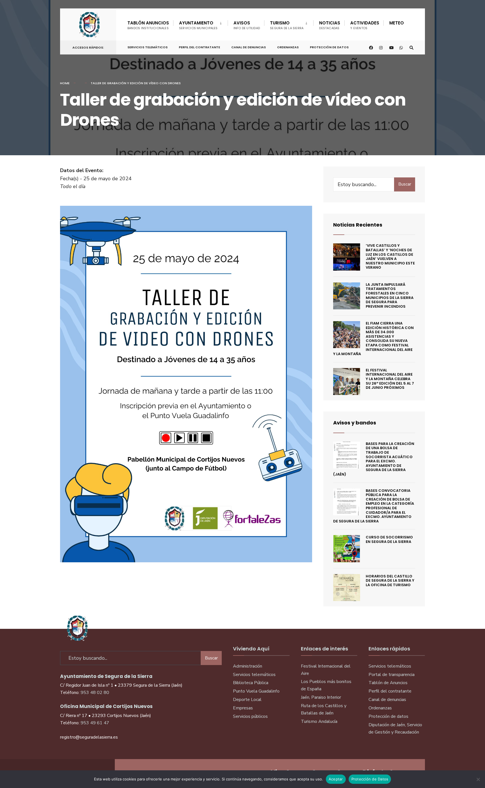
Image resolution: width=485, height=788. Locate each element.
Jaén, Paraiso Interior (321, 697)
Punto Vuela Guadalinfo (256, 691)
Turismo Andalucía (319, 721)
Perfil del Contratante (199, 47)
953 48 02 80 (95, 692)
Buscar (404, 184)
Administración (247, 666)
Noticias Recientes (357, 224)
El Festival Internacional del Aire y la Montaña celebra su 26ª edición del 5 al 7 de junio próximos (390, 378)
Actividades (364, 25)
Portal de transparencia (392, 674)
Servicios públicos (250, 716)
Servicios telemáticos (147, 47)
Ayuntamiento (198, 25)
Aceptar (336, 779)
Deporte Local (247, 699)
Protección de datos (388, 716)
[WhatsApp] (401, 47)
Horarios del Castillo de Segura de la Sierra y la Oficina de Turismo (390, 581)
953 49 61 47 (95, 723)
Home (65, 83)
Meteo (396, 23)
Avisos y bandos (354, 422)
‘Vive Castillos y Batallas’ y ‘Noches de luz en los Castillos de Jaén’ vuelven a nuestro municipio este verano (390, 256)
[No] (478, 779)
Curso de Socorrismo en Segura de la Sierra (389, 539)
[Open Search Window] (411, 47)
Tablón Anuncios (148, 25)
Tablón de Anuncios (388, 683)
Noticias (329, 25)
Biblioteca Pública (250, 683)
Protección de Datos (329, 47)
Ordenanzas (288, 47)
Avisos (247, 25)
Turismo (286, 25)
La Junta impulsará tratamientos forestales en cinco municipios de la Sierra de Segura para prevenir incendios (389, 295)
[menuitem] (200, 24)
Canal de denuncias (248, 47)
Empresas (243, 708)
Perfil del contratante (390, 691)
